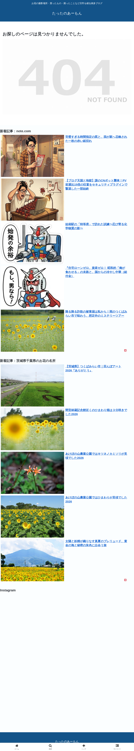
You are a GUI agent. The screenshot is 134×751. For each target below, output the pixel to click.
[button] (124, 541)
